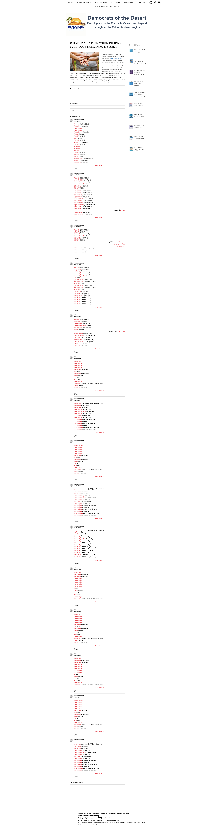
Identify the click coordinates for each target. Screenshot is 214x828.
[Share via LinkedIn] (78, 88)
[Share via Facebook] (70, 88)
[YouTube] (159, 2)
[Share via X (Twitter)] (74, 88)
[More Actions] (124, 120)
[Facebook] (154, 2)
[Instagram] (150, 2)
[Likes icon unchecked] (75, 169)
